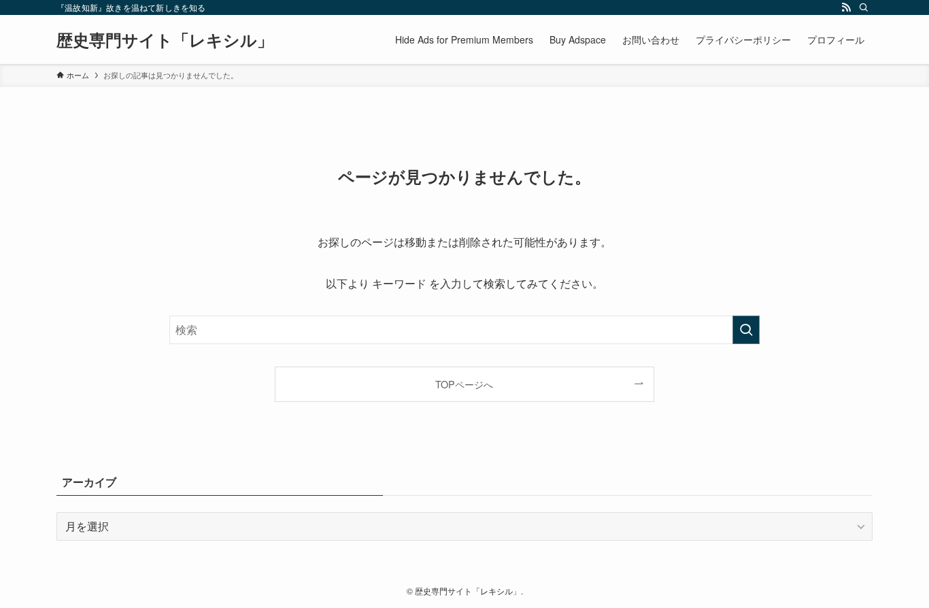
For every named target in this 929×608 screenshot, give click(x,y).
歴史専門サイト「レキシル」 (164, 39)
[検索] (864, 7)
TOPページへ (464, 384)
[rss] (846, 7)
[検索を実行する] (746, 330)
